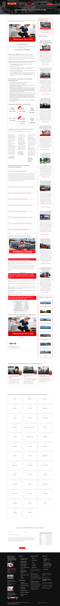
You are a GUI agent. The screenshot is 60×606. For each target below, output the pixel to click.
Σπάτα (45, 503)
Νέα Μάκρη (30, 465)
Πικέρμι (30, 484)
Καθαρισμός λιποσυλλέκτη (45, 263)
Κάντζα (15, 436)
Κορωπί (30, 446)
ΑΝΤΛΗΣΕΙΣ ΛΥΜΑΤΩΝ (21, 3)
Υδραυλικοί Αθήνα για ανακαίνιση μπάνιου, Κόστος (44, 376)
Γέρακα (15, 417)
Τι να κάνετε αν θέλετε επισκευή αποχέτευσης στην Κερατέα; (21, 193)
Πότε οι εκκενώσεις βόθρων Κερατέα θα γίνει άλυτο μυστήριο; (21, 223)
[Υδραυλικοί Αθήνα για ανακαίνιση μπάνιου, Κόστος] (43, 370)
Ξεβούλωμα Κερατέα (45, 149)
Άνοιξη (15, 398)
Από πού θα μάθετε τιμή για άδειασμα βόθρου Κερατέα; (20, 229)
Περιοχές (33, 565)
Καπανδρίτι (15, 446)
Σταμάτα (15, 512)
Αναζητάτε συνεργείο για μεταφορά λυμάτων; (18, 211)
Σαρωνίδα (15, 503)
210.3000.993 (27, 49)
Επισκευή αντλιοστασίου (45, 94)
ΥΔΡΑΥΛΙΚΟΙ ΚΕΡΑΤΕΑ (11, 135)
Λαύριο (15, 455)
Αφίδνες (45, 408)
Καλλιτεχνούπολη (30, 436)
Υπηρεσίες (34, 563)
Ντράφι (15, 474)
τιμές (35, 570)
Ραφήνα (30, 493)
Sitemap (39, 602)
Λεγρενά (30, 455)
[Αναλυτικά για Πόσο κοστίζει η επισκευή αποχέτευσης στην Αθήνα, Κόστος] (20, 374)
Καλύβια (45, 436)
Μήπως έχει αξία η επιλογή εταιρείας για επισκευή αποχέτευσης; (21, 205)
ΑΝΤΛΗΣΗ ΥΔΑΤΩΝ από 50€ (16, 602)
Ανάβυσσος (30, 398)
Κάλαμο (45, 427)
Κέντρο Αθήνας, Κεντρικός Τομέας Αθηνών (24, 572)
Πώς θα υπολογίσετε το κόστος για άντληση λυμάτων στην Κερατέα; (22, 186)
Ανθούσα (45, 398)
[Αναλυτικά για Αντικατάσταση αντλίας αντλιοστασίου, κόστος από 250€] (35, 373)
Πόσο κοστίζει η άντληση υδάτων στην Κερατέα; (19, 171)
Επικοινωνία (43, 0)
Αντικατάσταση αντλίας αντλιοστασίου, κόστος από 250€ (29, 375)
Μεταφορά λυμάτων (45, 121)
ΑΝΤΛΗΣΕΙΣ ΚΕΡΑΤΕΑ (45, 30)
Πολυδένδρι (45, 484)
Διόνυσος (15, 427)
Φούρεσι (30, 512)
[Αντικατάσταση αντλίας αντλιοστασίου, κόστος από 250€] (28, 369)
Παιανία (30, 474)
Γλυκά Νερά (45, 417)
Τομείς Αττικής (37, 3)
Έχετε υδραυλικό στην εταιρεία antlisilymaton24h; (19, 199)
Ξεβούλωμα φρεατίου (45, 234)
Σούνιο (30, 503)
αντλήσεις (36, 578)
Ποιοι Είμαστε (26, 3)
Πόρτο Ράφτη (15, 493)
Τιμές (29, 3)
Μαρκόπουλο (15, 465)
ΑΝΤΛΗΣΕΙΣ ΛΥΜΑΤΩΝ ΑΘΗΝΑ (11, 0)
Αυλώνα (30, 408)
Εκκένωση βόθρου (45, 292)
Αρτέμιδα (15, 408)
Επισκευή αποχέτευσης (45, 176)
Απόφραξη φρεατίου (24, 590)
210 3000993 (45, 569)
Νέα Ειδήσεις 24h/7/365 (34, 0)
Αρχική (33, 558)
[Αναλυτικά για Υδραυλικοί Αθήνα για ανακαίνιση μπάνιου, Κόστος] (50, 374)
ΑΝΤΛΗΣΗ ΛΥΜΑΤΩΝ (26, 602)
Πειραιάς (22, 577)
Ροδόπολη (45, 493)
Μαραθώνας (45, 455)
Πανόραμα (15, 484)
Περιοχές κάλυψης (33, 3)
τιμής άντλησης (48, 586)
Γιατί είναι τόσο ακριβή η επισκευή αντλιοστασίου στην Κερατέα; (21, 217)
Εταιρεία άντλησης (34, 573)
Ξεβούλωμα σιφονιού (45, 64)
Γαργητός (30, 417)
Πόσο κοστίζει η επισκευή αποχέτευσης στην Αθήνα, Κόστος (14, 376)
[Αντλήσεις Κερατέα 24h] (22, 245)
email (47, 0)
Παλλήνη (45, 474)
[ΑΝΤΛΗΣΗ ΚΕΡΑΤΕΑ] (45, 25)
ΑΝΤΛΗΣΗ (47, 32)
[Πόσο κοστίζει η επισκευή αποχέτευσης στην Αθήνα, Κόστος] (13, 370)
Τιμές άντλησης (39, 0)
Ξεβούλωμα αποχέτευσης (45, 206)
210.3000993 (50, 0)
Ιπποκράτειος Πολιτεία (30, 427)
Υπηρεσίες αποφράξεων (42, 3)
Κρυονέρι (45, 446)
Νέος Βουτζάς (45, 465)
